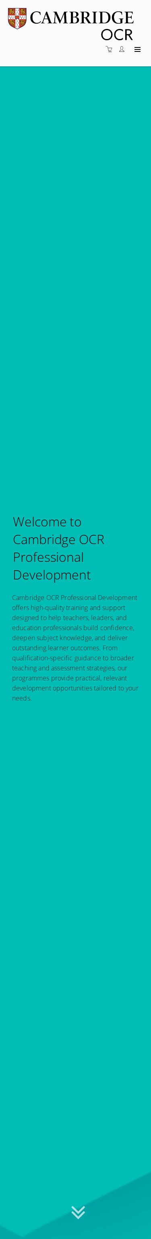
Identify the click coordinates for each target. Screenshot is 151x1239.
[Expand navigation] (136, 50)
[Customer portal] (123, 49)
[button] (78, 1214)
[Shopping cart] (111, 49)
